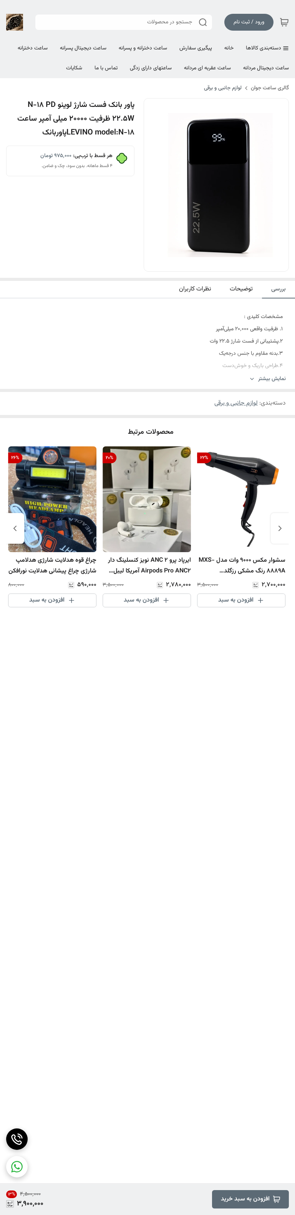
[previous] (280, 528)
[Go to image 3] (207, 263)
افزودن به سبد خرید (245, 1199)
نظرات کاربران (195, 289)
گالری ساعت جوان (270, 88)
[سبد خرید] (284, 22)
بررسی (278, 289)
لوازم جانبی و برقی (223, 88)
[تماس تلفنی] (17, 1139)
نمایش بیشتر (272, 379)
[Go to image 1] (222, 263)
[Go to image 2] (213, 263)
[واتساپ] (17, 1166)
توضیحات (241, 289)
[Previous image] (154, 185)
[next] (15, 528)
